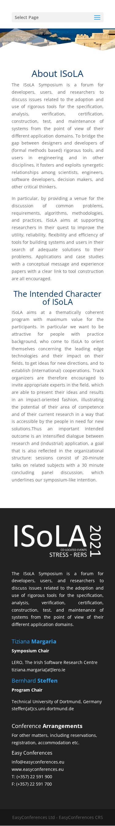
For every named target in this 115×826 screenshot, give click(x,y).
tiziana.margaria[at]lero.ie (38, 670)
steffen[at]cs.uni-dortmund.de (43, 708)
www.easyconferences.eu (38, 769)
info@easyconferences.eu (38, 762)
